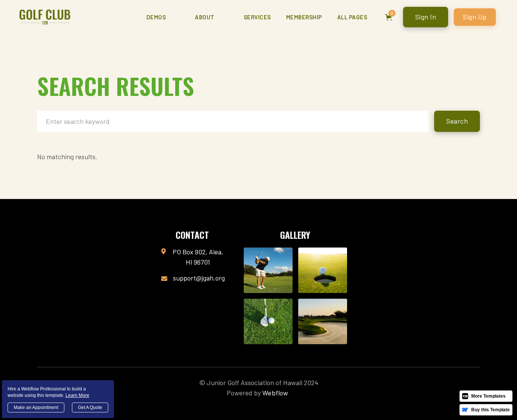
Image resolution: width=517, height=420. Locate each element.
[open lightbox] (268, 270)
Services (257, 17)
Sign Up (475, 17)
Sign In (425, 17)
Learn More (77, 395)
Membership (304, 17)
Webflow (275, 393)
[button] (163, 17)
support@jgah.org (199, 278)
